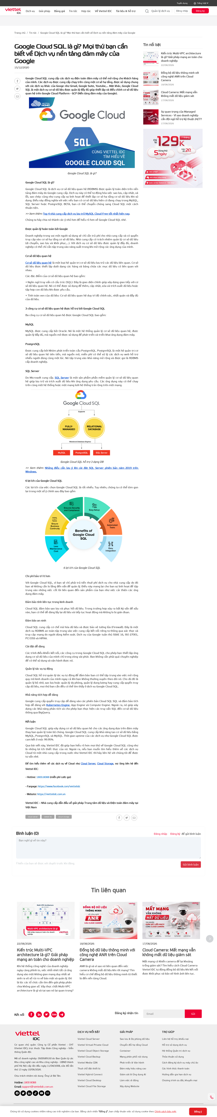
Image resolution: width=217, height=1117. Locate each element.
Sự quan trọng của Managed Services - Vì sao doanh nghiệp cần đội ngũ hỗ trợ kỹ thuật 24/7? (181, 115)
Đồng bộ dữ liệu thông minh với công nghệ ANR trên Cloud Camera (180, 76)
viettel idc (48, 816)
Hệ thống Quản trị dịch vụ (176, 1051)
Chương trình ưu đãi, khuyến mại (179, 1080)
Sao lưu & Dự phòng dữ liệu (135, 1039)
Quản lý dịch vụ (160, 11)
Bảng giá (59, 11)
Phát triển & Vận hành (132, 1062)
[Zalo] (54, 1014)
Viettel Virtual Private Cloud (93, 1045)
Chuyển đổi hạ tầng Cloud (134, 1045)
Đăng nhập (182, 10)
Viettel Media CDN (87, 1062)
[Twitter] (17, 89)
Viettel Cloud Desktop (89, 1080)
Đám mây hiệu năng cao (133, 1068)
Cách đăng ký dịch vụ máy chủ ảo (180, 1062)
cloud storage (63, 816)
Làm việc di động (129, 1080)
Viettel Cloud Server (89, 1039)
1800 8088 (30, 1082)
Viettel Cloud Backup (89, 1056)
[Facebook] (17, 81)
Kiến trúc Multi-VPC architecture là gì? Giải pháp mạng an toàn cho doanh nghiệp (181, 56)
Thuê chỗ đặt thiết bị (89, 1068)
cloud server (33, 816)
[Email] (17, 96)
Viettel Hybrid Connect (90, 1074)
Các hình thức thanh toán (175, 1068)
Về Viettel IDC (103, 11)
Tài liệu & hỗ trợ (125, 11)
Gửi (193, 1013)
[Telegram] (62, 1014)
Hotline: (18, 1082)
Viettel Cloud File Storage (92, 1086)
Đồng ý (198, 1111)
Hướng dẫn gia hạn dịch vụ (176, 1074)
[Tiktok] (36, 1093)
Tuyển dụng (182, 3)
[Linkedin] (39, 1014)
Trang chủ (19, 32)
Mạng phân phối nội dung (133, 1056)
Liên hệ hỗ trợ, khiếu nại (175, 1039)
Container (125, 1051)
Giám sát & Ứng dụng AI (133, 1074)
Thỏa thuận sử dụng (173, 1056)
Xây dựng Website (129, 1086)
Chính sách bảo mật (165, 1111)
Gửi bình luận (191, 864)
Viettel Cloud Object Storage (93, 1051)
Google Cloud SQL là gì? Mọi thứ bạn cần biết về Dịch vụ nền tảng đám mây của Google (87, 32)
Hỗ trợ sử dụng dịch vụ (174, 1045)
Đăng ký (200, 10)
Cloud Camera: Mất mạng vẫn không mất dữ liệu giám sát (179, 94)
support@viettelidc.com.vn (37, 1086)
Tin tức (33, 32)
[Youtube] (42, 1093)
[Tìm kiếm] (147, 11)
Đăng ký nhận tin (126, 1013)
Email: (17, 1086)
